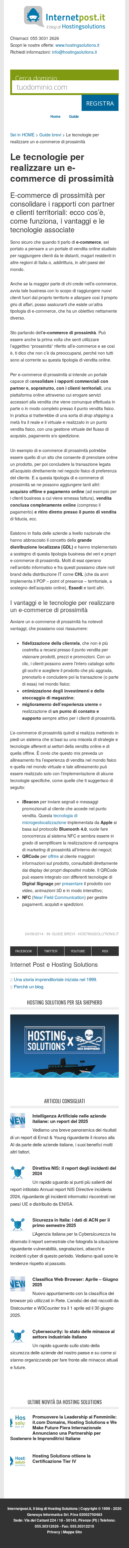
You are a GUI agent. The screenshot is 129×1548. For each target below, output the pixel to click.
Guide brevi (50, 135)
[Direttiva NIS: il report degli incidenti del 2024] (21, 1175)
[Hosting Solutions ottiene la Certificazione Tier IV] (21, 1463)
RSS (105, 951)
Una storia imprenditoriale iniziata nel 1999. (55, 979)
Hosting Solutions (63, 1508)
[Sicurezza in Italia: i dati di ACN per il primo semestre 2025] (21, 1227)
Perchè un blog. (29, 986)
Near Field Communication (59, 897)
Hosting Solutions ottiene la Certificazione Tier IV (61, 1458)
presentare (72, 883)
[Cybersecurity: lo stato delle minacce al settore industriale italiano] (21, 1339)
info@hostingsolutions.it (74, 52)
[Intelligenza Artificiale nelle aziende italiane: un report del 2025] (21, 1123)
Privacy (53, 1532)
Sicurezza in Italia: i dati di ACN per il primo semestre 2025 (71, 1222)
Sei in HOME (22, 135)
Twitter (50, 951)
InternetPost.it (64, 18)
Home (55, 116)
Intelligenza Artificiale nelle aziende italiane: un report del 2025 (69, 1118)
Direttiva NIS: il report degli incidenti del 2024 (74, 1171)
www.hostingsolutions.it (77, 45)
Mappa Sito (72, 1532)
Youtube (78, 951)
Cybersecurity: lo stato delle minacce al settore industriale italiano (73, 1334)
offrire (53, 856)
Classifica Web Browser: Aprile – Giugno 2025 (75, 1282)
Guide (74, 116)
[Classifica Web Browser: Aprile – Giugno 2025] (21, 1286)
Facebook (23, 951)
